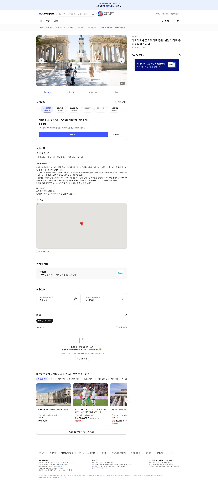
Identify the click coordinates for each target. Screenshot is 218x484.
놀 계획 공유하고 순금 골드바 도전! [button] (73, 14)
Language (173, 453)
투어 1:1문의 (95, 468)
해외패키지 (60, 27)
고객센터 (160, 453)
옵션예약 (48, 92)
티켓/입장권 (42, 379)
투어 (52, 379)
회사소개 (42, 453)
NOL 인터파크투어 (44, 321)
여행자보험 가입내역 (119, 453)
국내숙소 (81, 27)
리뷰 (116, 92)
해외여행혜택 (106, 27)
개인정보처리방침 (67, 453)
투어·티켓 (71, 27)
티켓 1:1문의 (104, 468)
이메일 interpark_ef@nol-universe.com (161, 464)
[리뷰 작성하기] (125, 315)
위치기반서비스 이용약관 (87, 453)
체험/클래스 (102, 379)
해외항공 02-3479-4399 (100, 466)
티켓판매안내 (135, 453)
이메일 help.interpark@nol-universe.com (118, 464)
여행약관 (104, 453)
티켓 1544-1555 (109, 463)
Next (127, 400)
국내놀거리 (92, 27)
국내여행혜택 (120, 27)
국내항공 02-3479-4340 (117, 466)
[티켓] (56, 21)
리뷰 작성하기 (82, 359)
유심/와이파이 (88, 379)
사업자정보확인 (63, 464)
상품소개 (70, 92)
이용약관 (53, 453)
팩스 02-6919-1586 (98, 464)
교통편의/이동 (74, 379)
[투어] (48, 21)
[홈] (41, 21)
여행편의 (114, 379)
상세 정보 (117, 134)
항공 (41, 27)
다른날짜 (121, 102)
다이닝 (124, 379)
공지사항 (148, 453)
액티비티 (61, 379)
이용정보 (93, 92)
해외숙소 (49, 27)
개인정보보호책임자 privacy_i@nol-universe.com (164, 466)
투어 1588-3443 (97, 463)
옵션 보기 (73, 134)
